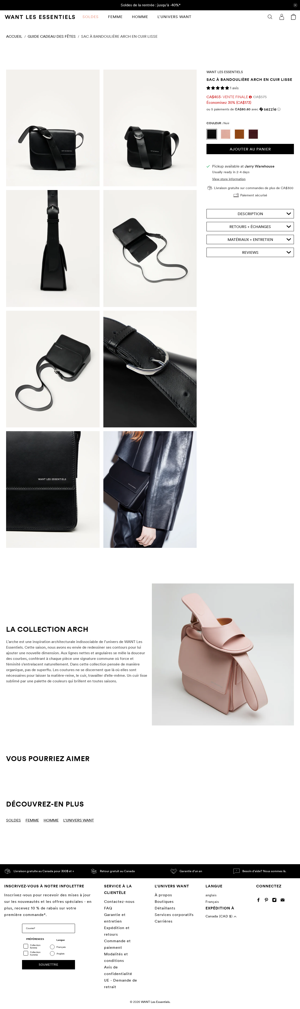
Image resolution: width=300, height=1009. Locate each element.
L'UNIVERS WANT (174, 17)
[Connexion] (282, 16)
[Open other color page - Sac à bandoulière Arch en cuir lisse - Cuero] (241, 138)
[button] (218, 88)
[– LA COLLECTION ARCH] (223, 654)
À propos (163, 895)
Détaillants (165, 908)
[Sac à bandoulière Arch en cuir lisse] (53, 128)
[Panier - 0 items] (293, 17)
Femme (115, 17)
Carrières (163, 921)
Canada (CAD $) (220, 916)
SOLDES (90, 17)
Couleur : (217, 123)
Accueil (14, 36)
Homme (140, 17)
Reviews (250, 252)
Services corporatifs (174, 914)
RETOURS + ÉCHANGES (250, 226)
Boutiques (164, 901)
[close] (295, 5)
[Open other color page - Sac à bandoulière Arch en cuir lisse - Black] (213, 138)
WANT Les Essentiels (224, 72)
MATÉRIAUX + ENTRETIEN (250, 239)
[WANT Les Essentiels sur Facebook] (259, 901)
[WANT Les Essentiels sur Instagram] (275, 901)
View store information (229, 179)
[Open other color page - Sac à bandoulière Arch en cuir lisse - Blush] (227, 138)
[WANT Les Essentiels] (40, 17)
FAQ (108, 908)
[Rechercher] (270, 16)
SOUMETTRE (48, 964)
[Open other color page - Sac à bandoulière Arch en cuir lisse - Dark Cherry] (254, 138)
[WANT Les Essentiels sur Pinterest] (267, 901)
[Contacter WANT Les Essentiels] (283, 901)
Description (250, 214)
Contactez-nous (119, 901)
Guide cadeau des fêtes (52, 36)
